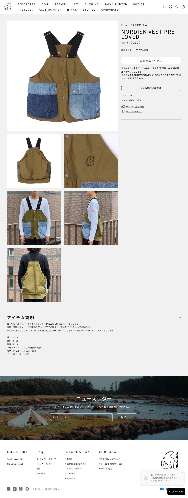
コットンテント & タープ (46, 459)
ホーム (124, 25)
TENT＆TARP (27, 4)
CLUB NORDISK (50, 9)
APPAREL (61, 4)
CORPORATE (110, 9)
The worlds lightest (15, 463)
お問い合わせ (70, 478)
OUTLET (139, 4)
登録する (126, 417)
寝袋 (38, 468)
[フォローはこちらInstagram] (15, 489)
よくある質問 (70, 473)
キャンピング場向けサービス (110, 463)
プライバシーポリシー (73, 468)
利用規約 (68, 459)
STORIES (89, 9)
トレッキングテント (44, 463)
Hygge (72, 9)
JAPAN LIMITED (116, 4)
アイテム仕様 (142, 50)
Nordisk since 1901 (15, 459)
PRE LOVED (25, 9)
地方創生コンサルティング (109, 459)
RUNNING (92, 4)
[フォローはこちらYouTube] (21, 489)
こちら (163, 75)
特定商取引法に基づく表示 (75, 463)
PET (76, 4)
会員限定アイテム (139, 25)
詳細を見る (126, 50)
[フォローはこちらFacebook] (9, 489)
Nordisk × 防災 (105, 468)
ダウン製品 (40, 473)
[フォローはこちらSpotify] (27, 489)
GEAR (45, 4)
